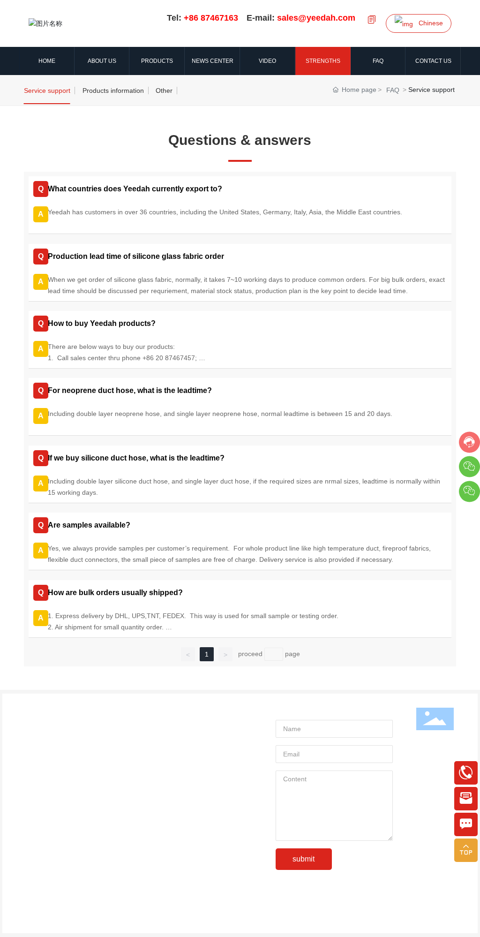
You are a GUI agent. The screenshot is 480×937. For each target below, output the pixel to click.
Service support (47, 90)
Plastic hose (210, 784)
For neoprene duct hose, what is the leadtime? (130, 390)
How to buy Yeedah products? (102, 323)
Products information (113, 90)
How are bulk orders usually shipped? (115, 593)
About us (50, 713)
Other (164, 90)
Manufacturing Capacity (61, 800)
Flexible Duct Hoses (222, 728)
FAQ (392, 90)
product (212, 712)
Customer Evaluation (57, 786)
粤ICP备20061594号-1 (212, 920)
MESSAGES (297, 711)
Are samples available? (89, 525)
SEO (332, 920)
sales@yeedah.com (85, 842)
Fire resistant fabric (221, 742)
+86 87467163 (76, 827)
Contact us (50, 811)
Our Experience (49, 730)
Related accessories (223, 770)
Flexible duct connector (227, 756)
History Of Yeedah (53, 744)
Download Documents (58, 772)
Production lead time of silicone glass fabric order (136, 256)
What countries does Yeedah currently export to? (135, 189)
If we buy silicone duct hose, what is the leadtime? (136, 458)
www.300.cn (304, 920)
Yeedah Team (46, 758)
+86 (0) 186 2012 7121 (122, 857)
